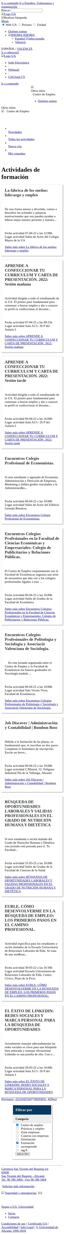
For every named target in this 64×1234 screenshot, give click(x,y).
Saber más (31, 248)
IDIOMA (28, 35)
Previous (6, 1099)
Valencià (20, 42)
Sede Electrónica (18, 62)
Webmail (13, 69)
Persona (26, 24)
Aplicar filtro (23, 1154)
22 (16, 1099)
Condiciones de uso (13, 1223)
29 (38, 1099)
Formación (27, 1143)
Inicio (11, 1213)
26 (29, 1099)
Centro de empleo (31, 1125)
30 (41, 1099)
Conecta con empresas (34, 1135)
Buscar (5, 10)
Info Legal (27, 1227)
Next (54, 1099)
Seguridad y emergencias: (21, 1193)
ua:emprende (28, 1146)
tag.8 (23, 1150)
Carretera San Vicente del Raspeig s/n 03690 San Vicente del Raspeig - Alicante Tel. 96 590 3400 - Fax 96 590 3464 (24, 1174)
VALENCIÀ (24, 48)
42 (49, 1099)
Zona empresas (30, 1132)
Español (20, 38)
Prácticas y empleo (32, 1128)
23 (20, 1099)
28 (35, 1099)
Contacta (13, 1217)
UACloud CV (16, 77)
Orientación (27, 1139)
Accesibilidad (9, 1227)
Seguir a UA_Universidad (17, 1206)
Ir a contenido (10, 3)
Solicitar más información (18, 1186)
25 (26, 1099)
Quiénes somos (17, 31)
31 (44, 1099)
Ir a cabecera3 (10, 52)
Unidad (41, 24)
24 (23, 1099)
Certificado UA (37, 1223)
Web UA (11, 24)
